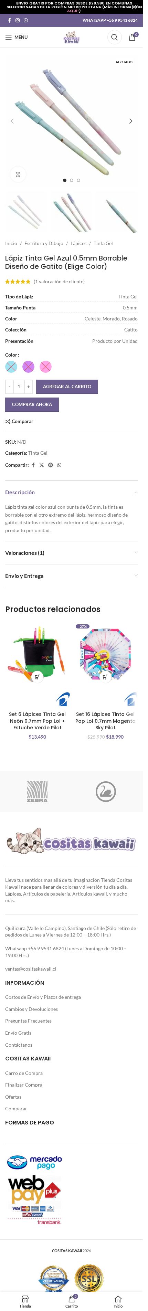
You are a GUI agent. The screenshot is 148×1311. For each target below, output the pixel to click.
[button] (12, 121)
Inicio (11, 243)
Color (11, 355)
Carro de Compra (24, 1073)
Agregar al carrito (67, 386)
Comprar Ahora (32, 404)
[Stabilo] (106, 791)
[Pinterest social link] (50, 465)
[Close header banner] (134, 7)
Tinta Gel (103, 243)
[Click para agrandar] (18, 174)
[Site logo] (71, 37)
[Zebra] (37, 791)
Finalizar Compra (23, 1085)
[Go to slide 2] (71, 180)
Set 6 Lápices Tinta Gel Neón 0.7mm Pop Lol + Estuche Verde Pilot (37, 721)
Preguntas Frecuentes (28, 1021)
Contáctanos (18, 1045)
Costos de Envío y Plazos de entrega (43, 997)
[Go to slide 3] (78, 180)
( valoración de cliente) (59, 281)
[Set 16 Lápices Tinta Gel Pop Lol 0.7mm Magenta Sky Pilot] (105, 654)
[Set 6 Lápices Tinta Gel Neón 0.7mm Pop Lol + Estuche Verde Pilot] (37, 654)
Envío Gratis (18, 1033)
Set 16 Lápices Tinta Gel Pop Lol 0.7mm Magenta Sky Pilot (105, 721)
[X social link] (41, 465)
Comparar (16, 1108)
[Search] (114, 37)
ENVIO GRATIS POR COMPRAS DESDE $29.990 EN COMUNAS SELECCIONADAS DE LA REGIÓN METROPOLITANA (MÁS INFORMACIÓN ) (74, 6)
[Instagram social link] (17, 20)
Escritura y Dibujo (43, 243)
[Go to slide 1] (64, 180)
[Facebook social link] (9, 20)
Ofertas (13, 1097)
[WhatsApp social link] (26, 20)
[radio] (11, 367)
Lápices (78, 243)
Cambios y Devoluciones (31, 1009)
